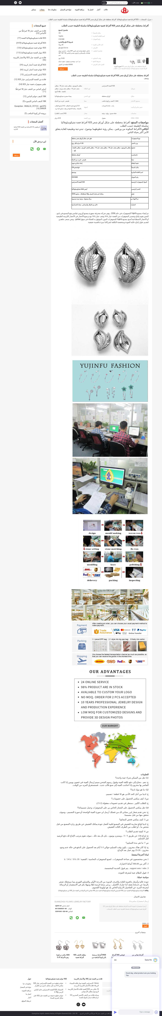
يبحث (104, 3)
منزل (149, 19)
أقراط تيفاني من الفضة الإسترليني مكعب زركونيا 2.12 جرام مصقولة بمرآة (137, 956)
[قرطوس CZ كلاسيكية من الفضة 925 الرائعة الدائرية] (43, 128)
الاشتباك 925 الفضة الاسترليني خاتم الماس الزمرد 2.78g (48, 991)
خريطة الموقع (26, 1001)
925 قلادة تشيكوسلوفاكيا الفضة (33, 38)
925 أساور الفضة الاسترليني (35, 74)
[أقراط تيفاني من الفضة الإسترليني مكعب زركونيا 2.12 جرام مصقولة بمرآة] (137, 944)
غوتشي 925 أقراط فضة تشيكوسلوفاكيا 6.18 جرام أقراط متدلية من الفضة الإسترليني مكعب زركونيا (118, 956)
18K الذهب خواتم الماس (36, 96)
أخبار (98, 10)
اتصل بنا (90, 10)
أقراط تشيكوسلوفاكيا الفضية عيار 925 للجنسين (129, 890)
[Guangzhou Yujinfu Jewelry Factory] (125, 10)
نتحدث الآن (136, 3)
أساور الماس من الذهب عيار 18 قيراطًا (31, 89)
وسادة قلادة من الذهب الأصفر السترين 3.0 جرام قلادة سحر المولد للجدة (84, 996)
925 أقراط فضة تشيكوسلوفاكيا (128, 19)
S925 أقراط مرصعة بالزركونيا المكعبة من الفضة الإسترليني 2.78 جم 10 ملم (99, 956)
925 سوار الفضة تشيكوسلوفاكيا (33, 53)
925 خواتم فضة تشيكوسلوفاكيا (34, 48)
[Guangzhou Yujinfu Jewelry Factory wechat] (33, 149)
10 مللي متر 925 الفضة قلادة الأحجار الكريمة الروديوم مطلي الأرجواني (83, 990)
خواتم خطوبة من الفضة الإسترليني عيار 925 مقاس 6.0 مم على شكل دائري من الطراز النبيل (48, 984)
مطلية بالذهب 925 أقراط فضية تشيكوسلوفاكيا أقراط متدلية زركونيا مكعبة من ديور (80, 956)
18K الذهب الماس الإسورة (35, 101)
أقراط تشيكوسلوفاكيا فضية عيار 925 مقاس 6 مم (100, 890)
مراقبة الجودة (79, 10)
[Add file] (156, 1012)
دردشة (62, 69)
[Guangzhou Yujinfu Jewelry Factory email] (46, 149)
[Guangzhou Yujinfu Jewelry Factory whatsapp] (40, 149)
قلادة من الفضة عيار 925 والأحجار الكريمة (29, 57)
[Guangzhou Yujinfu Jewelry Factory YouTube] (20, 2)
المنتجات (143, 19)
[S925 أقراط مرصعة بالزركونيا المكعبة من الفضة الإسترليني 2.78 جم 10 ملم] (99, 944)
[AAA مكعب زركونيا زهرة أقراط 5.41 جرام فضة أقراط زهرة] (63, 944)
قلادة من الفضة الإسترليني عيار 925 (32, 79)
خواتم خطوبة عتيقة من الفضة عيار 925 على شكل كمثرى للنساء (48, 997)
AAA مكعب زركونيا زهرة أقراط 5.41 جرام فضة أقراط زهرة (62, 956)
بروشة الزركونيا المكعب (36, 113)
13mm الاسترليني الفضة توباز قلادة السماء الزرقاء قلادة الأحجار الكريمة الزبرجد (84, 984)
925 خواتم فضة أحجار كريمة (35, 70)
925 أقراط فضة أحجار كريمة (34, 65)
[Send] (115, 1012)
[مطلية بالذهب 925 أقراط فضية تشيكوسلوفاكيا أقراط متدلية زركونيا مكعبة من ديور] (79, 944)
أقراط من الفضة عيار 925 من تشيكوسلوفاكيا (71, 890)
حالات (106, 10)
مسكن (33, 10)
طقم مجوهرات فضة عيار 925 (34, 84)
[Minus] (115, 960)
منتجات (42, 10)
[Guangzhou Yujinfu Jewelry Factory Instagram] (15, 2)
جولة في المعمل (65, 10)
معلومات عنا (52, 10)
